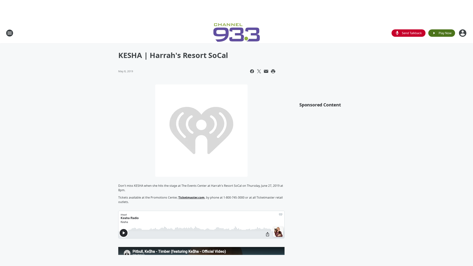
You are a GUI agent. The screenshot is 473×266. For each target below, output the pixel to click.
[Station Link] (236, 33)
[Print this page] (273, 71)
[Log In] (463, 33)
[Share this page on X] (259, 71)
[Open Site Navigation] (9, 33)
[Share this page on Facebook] (252, 71)
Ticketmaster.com (191, 197)
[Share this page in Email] (266, 71)
